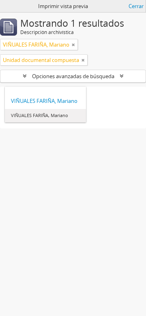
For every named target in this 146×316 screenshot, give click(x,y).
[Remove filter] (73, 45)
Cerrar (136, 6)
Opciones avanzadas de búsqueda (73, 76)
